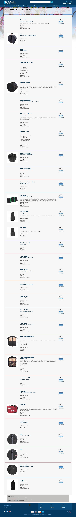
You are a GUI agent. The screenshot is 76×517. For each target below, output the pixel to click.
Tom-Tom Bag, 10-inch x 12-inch (26, 271)
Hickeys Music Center (10, 2)
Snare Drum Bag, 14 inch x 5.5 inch (27, 324)
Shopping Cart (63, 507)
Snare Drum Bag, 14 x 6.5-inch (26, 64)
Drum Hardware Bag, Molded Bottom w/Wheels (30, 101)
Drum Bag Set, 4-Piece (24, 115)
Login (66, 1)
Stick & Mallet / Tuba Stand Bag (26, 21)
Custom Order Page (13, 497)
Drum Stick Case (23, 481)
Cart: (71, 1)
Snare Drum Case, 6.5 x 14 (25, 451)
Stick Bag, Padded (23, 50)
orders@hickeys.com (7, 507)
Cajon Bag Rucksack (24, 422)
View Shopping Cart (61, 23)
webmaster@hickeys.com (7, 505)
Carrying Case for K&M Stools (26, 196)
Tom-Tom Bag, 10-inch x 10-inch (26, 257)
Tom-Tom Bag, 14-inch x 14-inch (26, 284)
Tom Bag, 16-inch (23, 297)
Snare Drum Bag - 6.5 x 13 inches (26, 466)
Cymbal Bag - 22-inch (24, 379)
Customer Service (63, 504)
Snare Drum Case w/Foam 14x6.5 (26, 154)
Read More (21, 89)
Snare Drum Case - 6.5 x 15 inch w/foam (28, 35)
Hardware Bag (23, 244)
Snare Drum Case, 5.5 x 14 (25, 435)
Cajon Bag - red (23, 406)
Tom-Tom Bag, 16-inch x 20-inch (26, 311)
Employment (52, 507)
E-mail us (17, 500)
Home (41, 504)
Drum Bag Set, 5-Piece (24, 133)
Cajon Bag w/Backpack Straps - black (27, 392)
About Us (41, 507)
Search (51, 504)
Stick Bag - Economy (24, 213)
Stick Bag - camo (23, 358)
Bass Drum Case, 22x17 (24, 183)
